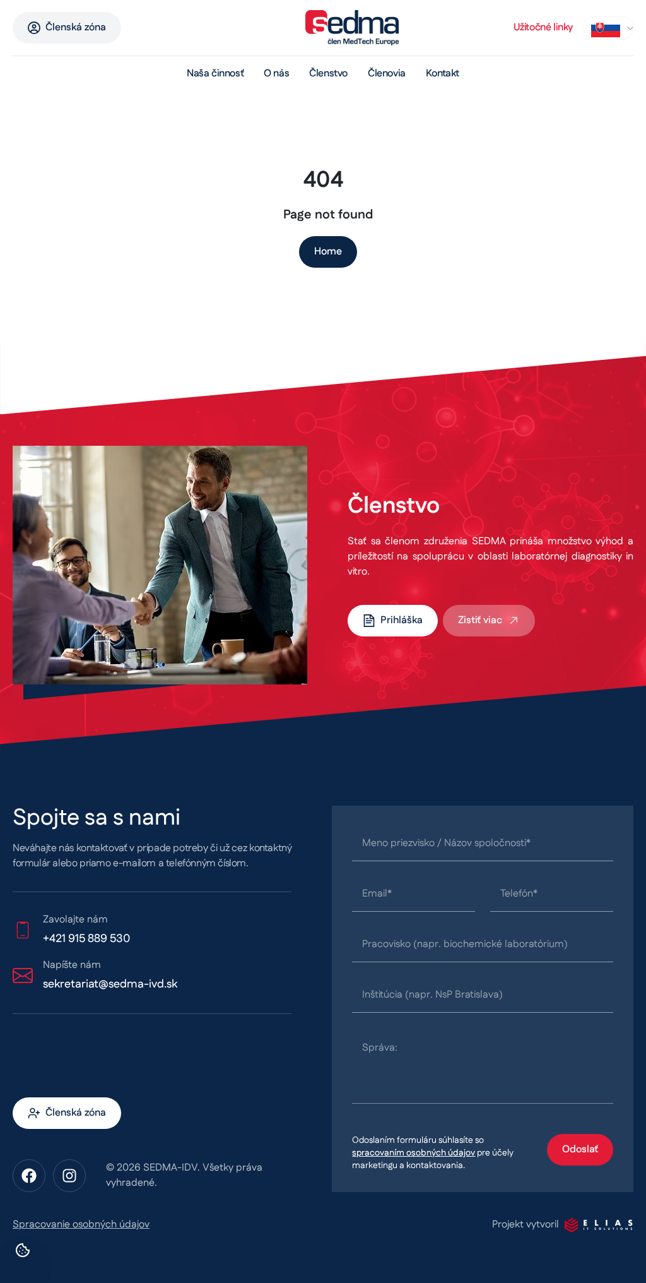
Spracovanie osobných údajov (81, 1224)
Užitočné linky (543, 27)
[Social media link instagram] (69, 1175)
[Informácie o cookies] (22, 1250)
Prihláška (401, 620)
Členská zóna (75, 27)
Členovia (387, 73)
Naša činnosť (215, 73)
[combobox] (608, 28)
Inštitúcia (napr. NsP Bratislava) (432, 995)
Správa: (379, 1048)
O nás (276, 73)
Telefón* (518, 893)
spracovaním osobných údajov (413, 1153)
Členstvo (328, 73)
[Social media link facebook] (29, 1175)
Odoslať (580, 1149)
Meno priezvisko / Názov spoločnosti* (446, 843)
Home (328, 251)
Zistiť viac (480, 620)
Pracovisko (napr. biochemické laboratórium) (465, 944)
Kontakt (442, 73)
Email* (377, 893)
